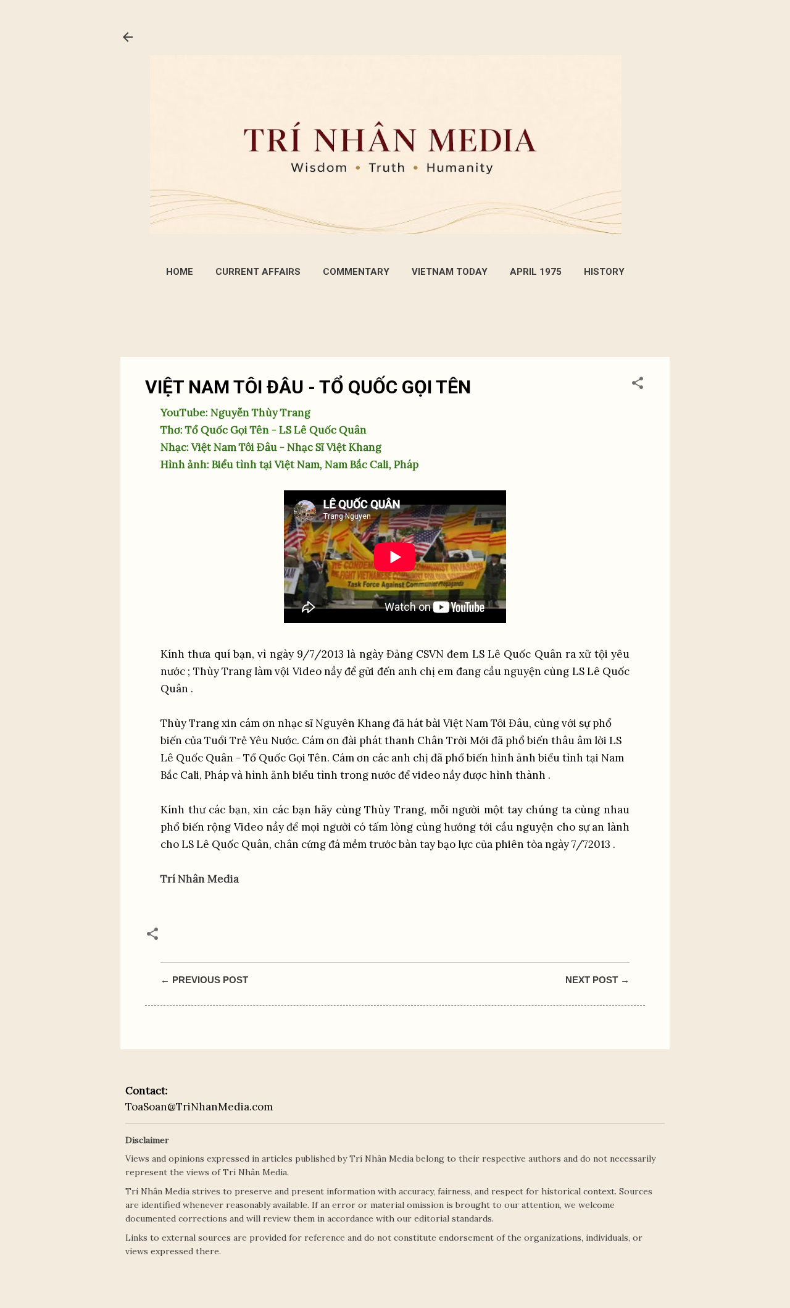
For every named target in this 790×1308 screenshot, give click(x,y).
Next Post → (597, 980)
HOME (179, 271)
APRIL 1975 (536, 271)
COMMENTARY (356, 271)
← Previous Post (204, 980)
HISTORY (604, 271)
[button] (637, 384)
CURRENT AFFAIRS (258, 271)
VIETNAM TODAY (450, 271)
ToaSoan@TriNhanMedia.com (199, 1106)
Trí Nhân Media (199, 879)
